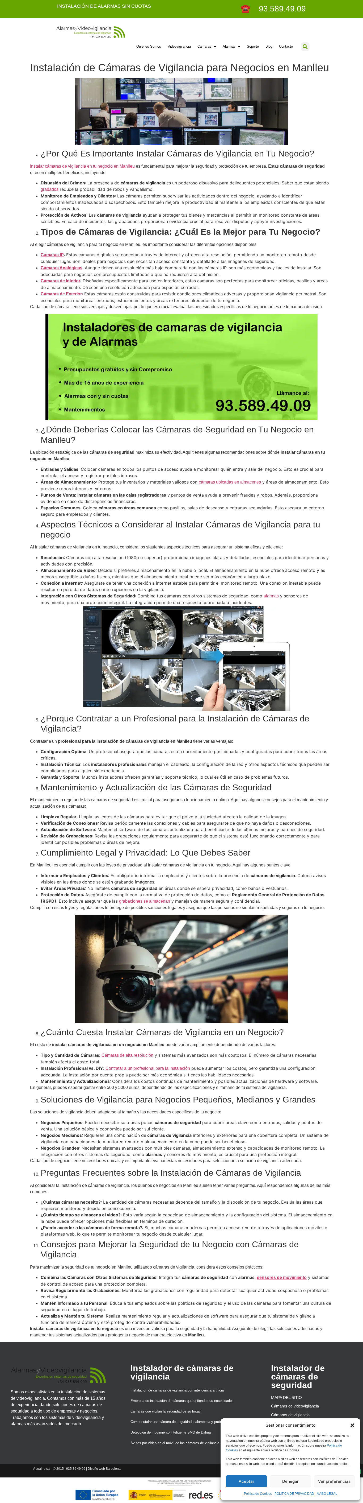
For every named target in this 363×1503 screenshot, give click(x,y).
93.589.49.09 (279, 8)
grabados (49, 189)
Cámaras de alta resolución (127, 1055)
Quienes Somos (148, 46)
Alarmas (229, 46)
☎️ (246, 8)
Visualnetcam (42, 1469)
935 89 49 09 (75, 1469)
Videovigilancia (179, 46)
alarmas (271, 596)
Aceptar (246, 1481)
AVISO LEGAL (327, 1494)
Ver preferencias (334, 1481)
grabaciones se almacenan (144, 901)
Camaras (204, 46)
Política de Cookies (258, 1494)
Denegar (290, 1481)
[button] (352, 1425)
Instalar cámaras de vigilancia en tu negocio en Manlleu (82, 166)
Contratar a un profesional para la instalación (147, 1068)
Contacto (286, 46)
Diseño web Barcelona (104, 1469)
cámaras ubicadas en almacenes (230, 482)
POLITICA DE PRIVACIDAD (294, 1494)
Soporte (253, 46)
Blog (268, 46)
